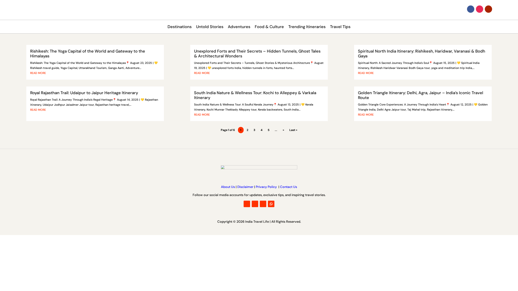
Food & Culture (269, 27)
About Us (228, 187)
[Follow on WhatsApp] (271, 204)
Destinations (180, 27)
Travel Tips (340, 27)
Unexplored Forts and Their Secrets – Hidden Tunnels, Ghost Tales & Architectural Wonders (257, 53)
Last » (293, 130)
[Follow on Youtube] (488, 9)
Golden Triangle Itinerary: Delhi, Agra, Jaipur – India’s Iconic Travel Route (420, 95)
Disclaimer (245, 187)
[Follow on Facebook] (470, 9)
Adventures (239, 27)
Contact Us (288, 187)
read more (38, 73)
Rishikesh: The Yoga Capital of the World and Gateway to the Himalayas (87, 53)
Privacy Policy (267, 187)
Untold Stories (209, 27)
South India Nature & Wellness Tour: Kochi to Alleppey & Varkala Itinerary (255, 95)
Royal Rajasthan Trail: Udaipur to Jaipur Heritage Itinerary (84, 92)
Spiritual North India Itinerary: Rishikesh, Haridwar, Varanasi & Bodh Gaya (421, 53)
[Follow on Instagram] (479, 9)
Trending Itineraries (307, 27)
